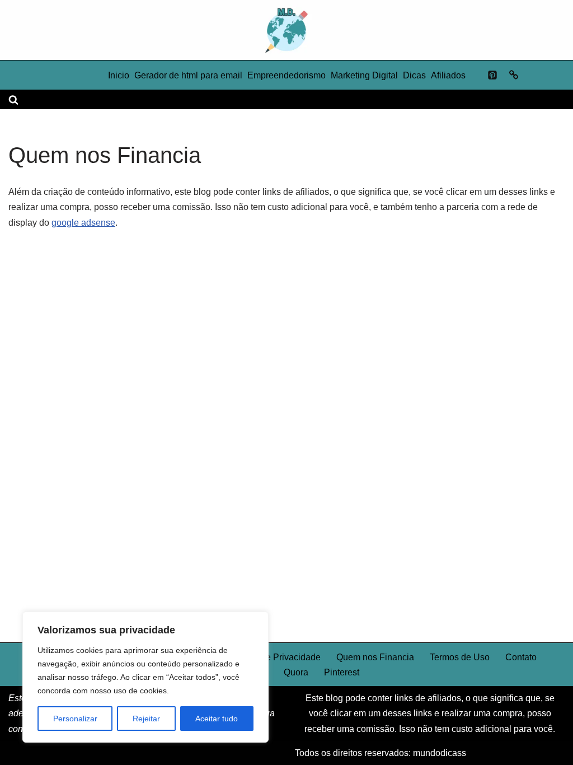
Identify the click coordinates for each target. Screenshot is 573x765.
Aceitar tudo (216, 718)
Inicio (118, 75)
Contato (521, 657)
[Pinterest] (492, 75)
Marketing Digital (364, 75)
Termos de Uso (460, 657)
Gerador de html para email (188, 75)
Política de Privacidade (275, 657)
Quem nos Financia (375, 657)
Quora (296, 672)
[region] (145, 677)
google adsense (83, 222)
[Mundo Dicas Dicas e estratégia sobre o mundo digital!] (286, 29)
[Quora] (514, 75)
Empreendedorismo (286, 75)
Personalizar (75, 718)
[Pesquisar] (13, 100)
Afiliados (448, 75)
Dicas (414, 75)
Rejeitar (146, 718)
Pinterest (341, 672)
